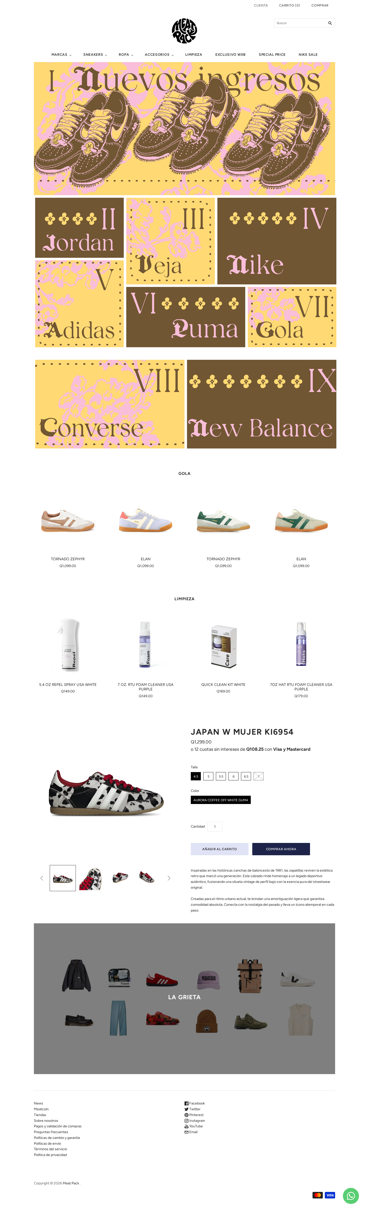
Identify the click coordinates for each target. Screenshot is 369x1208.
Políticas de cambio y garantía (57, 1138)
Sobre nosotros (46, 1121)
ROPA (124, 55)
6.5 (246, 776)
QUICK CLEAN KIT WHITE (223, 684)
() (289, 5)
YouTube (196, 1126)
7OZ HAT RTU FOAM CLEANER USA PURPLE (301, 687)
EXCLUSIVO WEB (230, 55)
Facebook (197, 1103)
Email (193, 1132)
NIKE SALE (308, 55)
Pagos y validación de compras (58, 1126)
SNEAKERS (93, 55)
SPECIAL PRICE (272, 55)
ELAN (146, 559)
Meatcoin (41, 1109)
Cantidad (198, 826)
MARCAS (59, 55)
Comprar (320, 5)
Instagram (197, 1121)
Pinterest (196, 1115)
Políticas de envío (47, 1143)
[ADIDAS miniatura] (63, 878)
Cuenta (261, 5)
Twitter (195, 1109)
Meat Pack (71, 1183)
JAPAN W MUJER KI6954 (242, 732)
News (38, 1103)
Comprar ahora (281, 849)
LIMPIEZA (193, 55)
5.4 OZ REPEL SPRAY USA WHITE (68, 684)
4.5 (196, 776)
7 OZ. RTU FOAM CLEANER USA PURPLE (145, 687)
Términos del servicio (50, 1149)
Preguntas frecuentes (51, 1132)
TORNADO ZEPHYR (68, 559)
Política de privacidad (50, 1155)
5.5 (221, 776)
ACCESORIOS (157, 55)
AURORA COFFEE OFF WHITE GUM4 (221, 800)
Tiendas (40, 1115)
